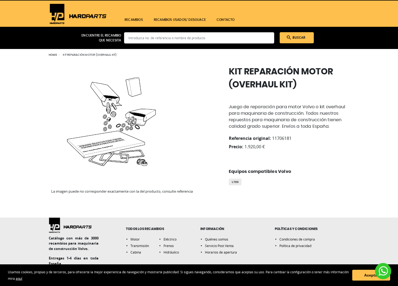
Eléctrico (170, 239)
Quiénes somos (216, 239)
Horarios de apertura (221, 252)
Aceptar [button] (371, 275)
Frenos (169, 246)
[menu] (212, 20)
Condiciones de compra (297, 239)
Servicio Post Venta (219, 246)
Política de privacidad (295, 246)
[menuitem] (133, 20)
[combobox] (199, 38)
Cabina (136, 252)
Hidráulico (171, 252)
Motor (135, 239)
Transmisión (140, 246)
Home (53, 55)
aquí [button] (19, 278)
